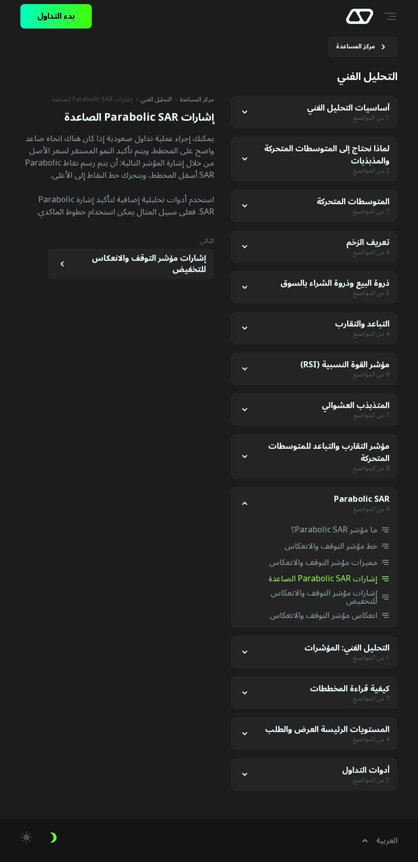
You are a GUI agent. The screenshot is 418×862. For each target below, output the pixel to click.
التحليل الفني (156, 100)
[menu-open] (391, 16)
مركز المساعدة (197, 100)
